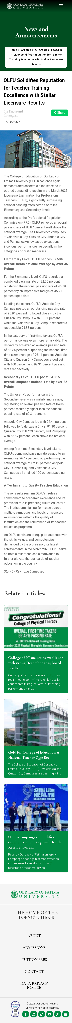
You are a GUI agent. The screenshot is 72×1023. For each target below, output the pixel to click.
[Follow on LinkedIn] (65, 1014)
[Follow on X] (57, 1014)
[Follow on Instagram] (33, 1014)
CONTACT (34, 971)
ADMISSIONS (34, 947)
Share (61, 112)
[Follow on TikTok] (41, 1014)
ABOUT (34, 935)
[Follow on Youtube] (49, 1014)
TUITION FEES (34, 959)
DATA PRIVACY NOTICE (34, 985)
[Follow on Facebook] (25, 1014)
